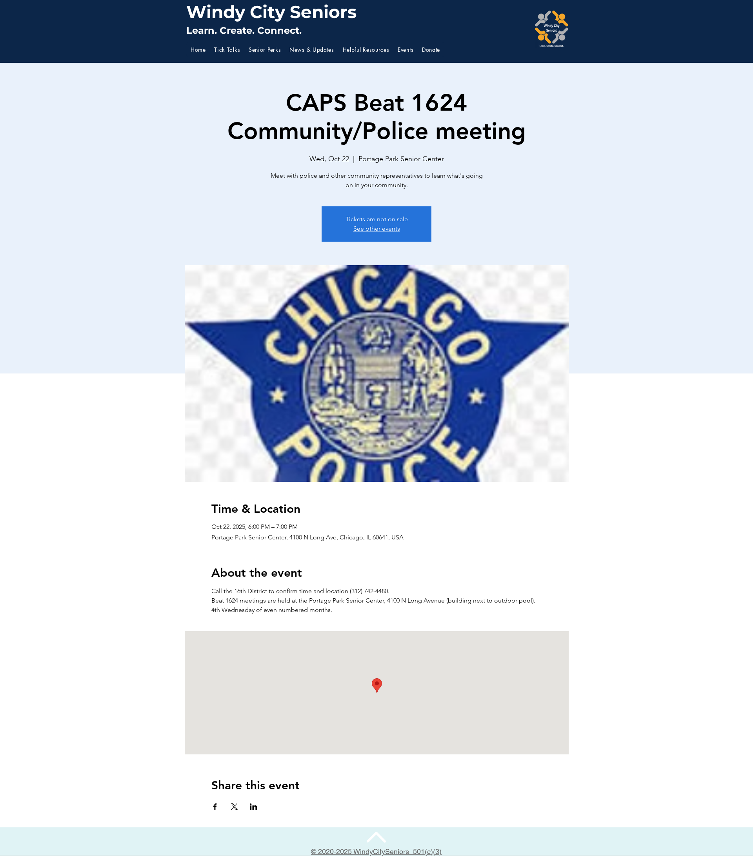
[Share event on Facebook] (215, 806)
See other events (376, 228)
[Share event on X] (234, 806)
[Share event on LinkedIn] (253, 806)
